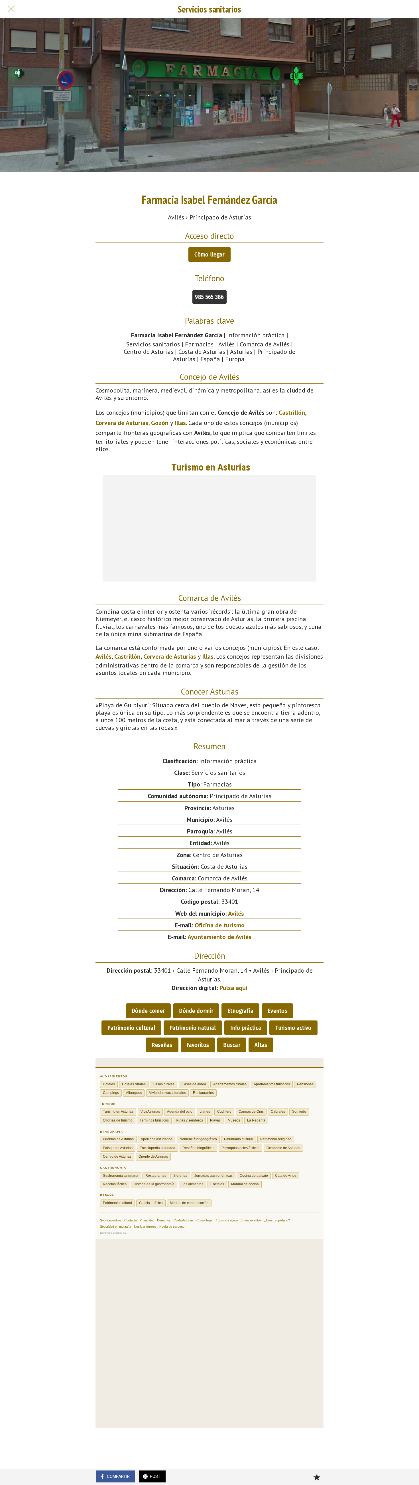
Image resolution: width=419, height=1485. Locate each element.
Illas (180, 423)
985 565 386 (209, 296)
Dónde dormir (196, 1010)
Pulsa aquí (233, 988)
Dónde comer (148, 1010)
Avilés (103, 656)
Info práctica (245, 1027)
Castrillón (292, 412)
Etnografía (240, 1010)
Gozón (159, 423)
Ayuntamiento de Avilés (219, 937)
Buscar (231, 1045)
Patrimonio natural (193, 1027)
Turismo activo (293, 1027)
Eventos (277, 1010)
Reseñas (162, 1045)
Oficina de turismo (220, 925)
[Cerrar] (11, 9)
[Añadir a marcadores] (317, 1477)
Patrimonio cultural (131, 1027)
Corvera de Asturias (121, 423)
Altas (261, 1045)
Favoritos (198, 1045)
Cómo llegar (209, 254)
